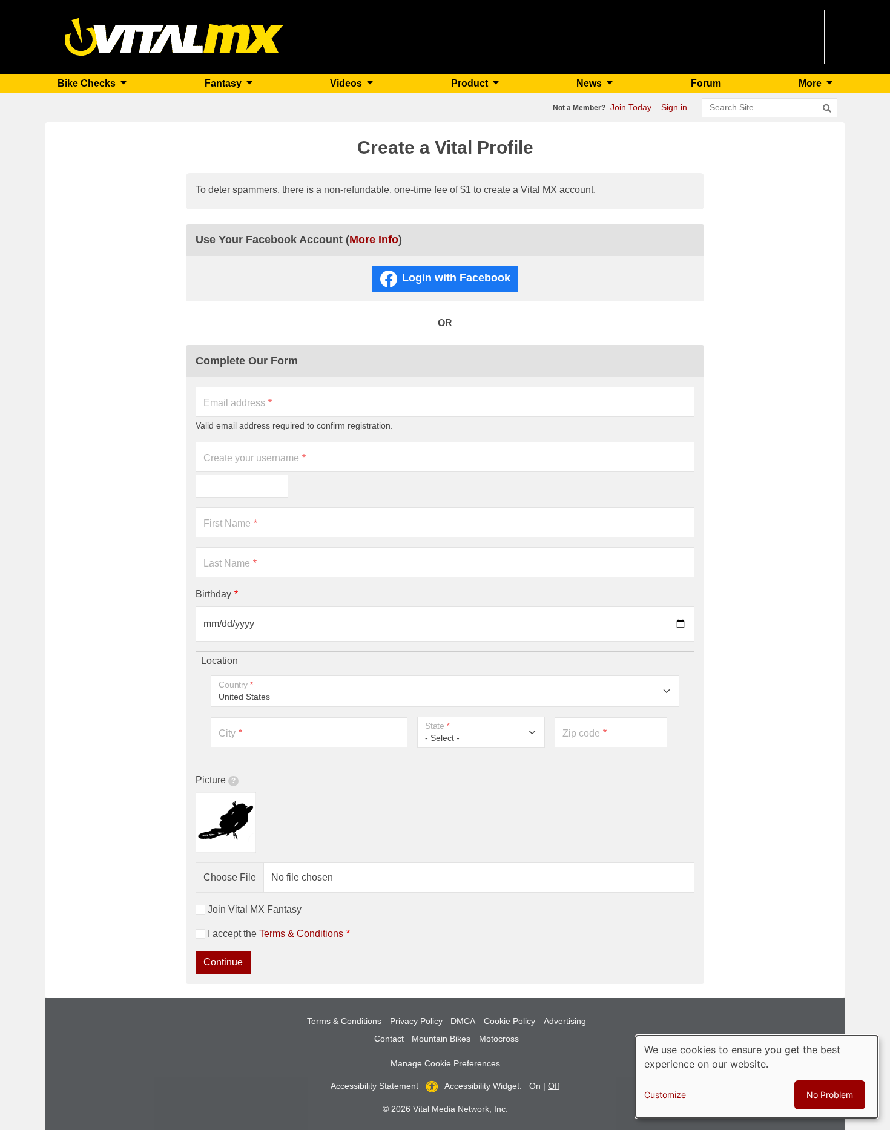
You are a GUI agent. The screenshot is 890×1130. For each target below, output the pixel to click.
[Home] (174, 36)
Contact (389, 1038)
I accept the (275, 933)
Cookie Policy (509, 1021)
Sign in (674, 107)
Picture (211, 780)
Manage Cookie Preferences (445, 1063)
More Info (373, 240)
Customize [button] (665, 1094)
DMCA (462, 1021)
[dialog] (757, 1077)
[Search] (827, 108)
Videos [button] (347, 83)
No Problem (829, 1094)
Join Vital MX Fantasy (255, 909)
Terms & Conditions (301, 933)
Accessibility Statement (374, 1086)
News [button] (590, 83)
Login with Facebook (456, 278)
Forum (706, 83)
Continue (223, 962)
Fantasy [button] (224, 83)
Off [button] (553, 1086)
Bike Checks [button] (88, 83)
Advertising (565, 1021)
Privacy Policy (416, 1021)
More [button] (811, 83)
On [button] (535, 1086)
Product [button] (470, 83)
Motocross (499, 1038)
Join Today (630, 107)
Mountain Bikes (441, 1038)
